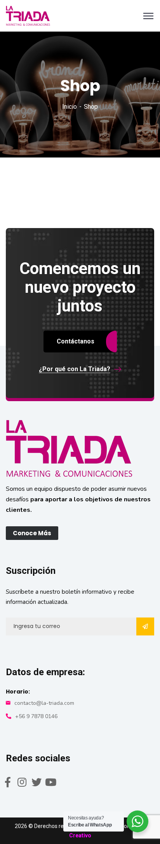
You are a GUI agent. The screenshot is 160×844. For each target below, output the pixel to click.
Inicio (69, 106)
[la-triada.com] (28, 15)
